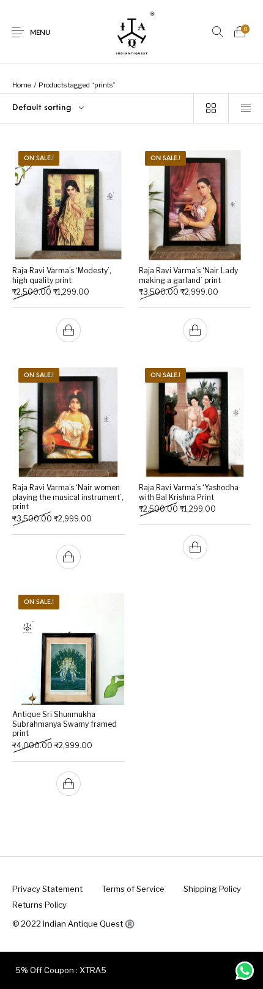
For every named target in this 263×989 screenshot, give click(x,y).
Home (21, 85)
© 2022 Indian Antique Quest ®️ (73, 923)
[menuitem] (47, 889)
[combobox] (96, 108)
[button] (68, 330)
